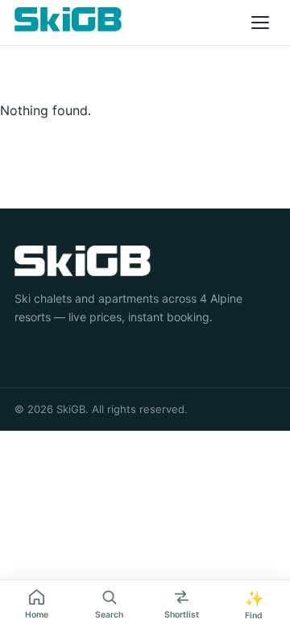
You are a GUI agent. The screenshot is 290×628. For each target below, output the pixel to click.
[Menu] (260, 22)
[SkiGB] (68, 19)
